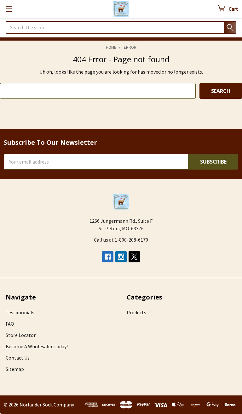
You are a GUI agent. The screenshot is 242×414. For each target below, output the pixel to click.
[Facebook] (107, 256)
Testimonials (20, 312)
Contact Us (18, 358)
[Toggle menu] (8, 8)
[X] (134, 256)
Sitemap (15, 369)
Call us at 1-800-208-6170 (121, 240)
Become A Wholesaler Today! (37, 346)
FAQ (10, 324)
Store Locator (21, 335)
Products (136, 312)
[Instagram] (121, 256)
